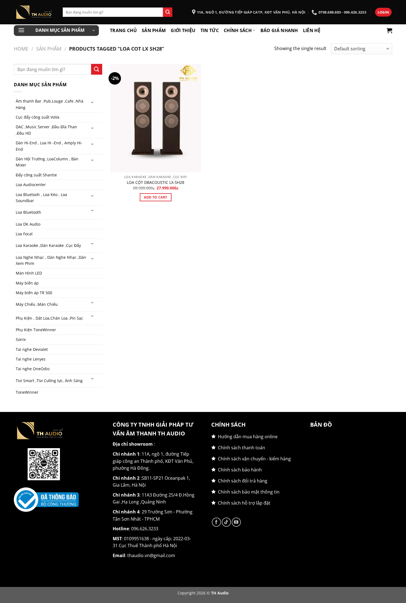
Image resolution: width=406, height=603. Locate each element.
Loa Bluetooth (28, 212)
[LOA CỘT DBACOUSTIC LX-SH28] (155, 118)
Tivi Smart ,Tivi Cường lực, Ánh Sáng (49, 380)
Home (21, 48)
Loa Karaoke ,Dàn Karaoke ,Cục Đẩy (48, 245)
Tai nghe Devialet (32, 349)
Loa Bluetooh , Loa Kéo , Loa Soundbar (41, 197)
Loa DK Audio (28, 224)
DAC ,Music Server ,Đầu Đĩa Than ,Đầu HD (46, 129)
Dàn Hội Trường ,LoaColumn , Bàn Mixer (47, 162)
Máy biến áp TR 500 (34, 292)
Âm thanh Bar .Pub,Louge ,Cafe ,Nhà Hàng (49, 104)
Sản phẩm (154, 30)
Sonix (21, 339)
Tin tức (210, 30)
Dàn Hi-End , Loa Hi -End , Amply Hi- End (49, 146)
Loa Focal (24, 233)
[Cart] (389, 30)
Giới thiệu (183, 30)
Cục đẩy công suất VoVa (37, 117)
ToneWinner (27, 392)
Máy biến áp (27, 283)
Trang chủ (123, 30)
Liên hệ (311, 30)
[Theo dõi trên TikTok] (226, 522)
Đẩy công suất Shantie (36, 174)
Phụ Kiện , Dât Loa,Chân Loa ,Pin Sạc (49, 318)
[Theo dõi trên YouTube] (236, 522)
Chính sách (238, 30)
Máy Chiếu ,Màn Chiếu (37, 304)
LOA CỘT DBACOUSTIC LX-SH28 (155, 182)
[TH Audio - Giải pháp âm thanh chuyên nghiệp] (34, 12)
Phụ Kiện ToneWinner (36, 329)
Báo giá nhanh (279, 30)
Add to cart (155, 197)
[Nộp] (167, 12)
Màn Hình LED (29, 273)
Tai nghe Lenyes (31, 359)
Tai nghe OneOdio (32, 368)
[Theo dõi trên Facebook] (216, 522)
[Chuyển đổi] (92, 103)
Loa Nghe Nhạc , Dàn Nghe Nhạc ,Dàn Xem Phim (51, 260)
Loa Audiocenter (31, 184)
